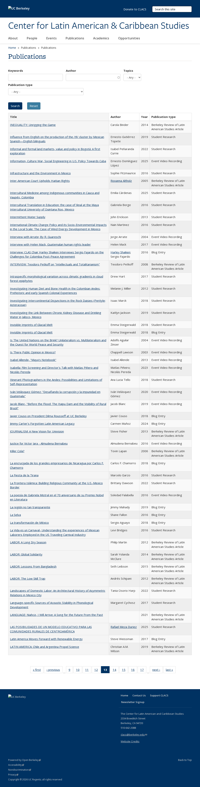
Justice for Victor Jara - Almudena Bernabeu (39, 443)
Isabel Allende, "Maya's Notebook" (33, 360)
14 (116, 670)
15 (125, 670)
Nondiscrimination (19, 769)
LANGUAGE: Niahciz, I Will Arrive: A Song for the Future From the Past (56, 615)
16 (134, 670)
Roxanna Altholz (121, 181)
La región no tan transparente (30, 507)
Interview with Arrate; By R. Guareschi (35, 237)
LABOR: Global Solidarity (26, 554)
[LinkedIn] (19, 703)
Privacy (13, 774)
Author (71, 71)
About (13, 38)
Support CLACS (159, 695)
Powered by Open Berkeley (24, 760)
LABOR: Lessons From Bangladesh (33, 566)
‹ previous (54, 670)
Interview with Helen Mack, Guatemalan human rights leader (50, 244)
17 (143, 670)
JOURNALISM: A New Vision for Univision (37, 431)
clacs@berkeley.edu (134, 734)
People (32, 38)
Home (12, 48)
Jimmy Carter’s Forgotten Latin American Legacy (42, 423)
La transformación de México (29, 522)
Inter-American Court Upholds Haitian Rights (40, 181)
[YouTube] (27, 703)
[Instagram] (34, 703)
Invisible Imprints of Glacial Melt (31, 325)
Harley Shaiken (120, 252)
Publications (75, 38)
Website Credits (130, 741)
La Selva (15, 515)
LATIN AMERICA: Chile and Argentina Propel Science (44, 647)
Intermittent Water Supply (27, 217)
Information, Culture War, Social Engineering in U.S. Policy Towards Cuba (58, 161)
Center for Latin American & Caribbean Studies (98, 26)
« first (38, 670)
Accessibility (16, 765)
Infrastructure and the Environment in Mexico (40, 173)
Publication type (20, 85)
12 (97, 670)
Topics (128, 71)
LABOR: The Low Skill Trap (27, 578)
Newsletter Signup (132, 702)
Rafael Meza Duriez (124, 627)
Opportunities (129, 38)
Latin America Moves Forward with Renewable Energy (46, 639)
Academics (101, 38)
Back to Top (185, 760)
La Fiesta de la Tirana (24, 475)
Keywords (15, 71)
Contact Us (139, 695)
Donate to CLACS (134, 9)
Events (51, 38)
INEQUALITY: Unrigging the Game (33, 125)
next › (157, 670)
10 (79, 670)
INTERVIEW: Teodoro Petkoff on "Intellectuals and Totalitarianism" (55, 264)
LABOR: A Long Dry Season (28, 542)
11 (88, 670)
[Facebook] (11, 703)
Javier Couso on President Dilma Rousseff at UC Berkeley (48, 416)
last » (171, 670)
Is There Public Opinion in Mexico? (33, 352)
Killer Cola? (17, 451)
